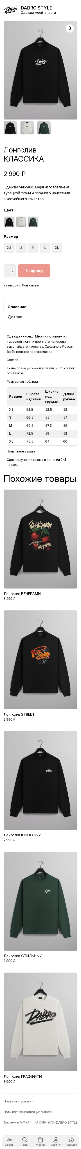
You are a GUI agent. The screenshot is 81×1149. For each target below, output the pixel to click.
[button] (70, 28)
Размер (11, 236)
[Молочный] (21, 221)
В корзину (34, 270)
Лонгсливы (30, 285)
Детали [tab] (15, 316)
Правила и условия (18, 1101)
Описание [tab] (17, 307)
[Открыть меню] (74, 10)
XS (9, 247)
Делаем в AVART (17, 1122)
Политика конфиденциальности (28, 1112)
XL (57, 247)
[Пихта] (33, 221)
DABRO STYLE (36, 8)
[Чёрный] (9, 221)
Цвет (9, 210)
